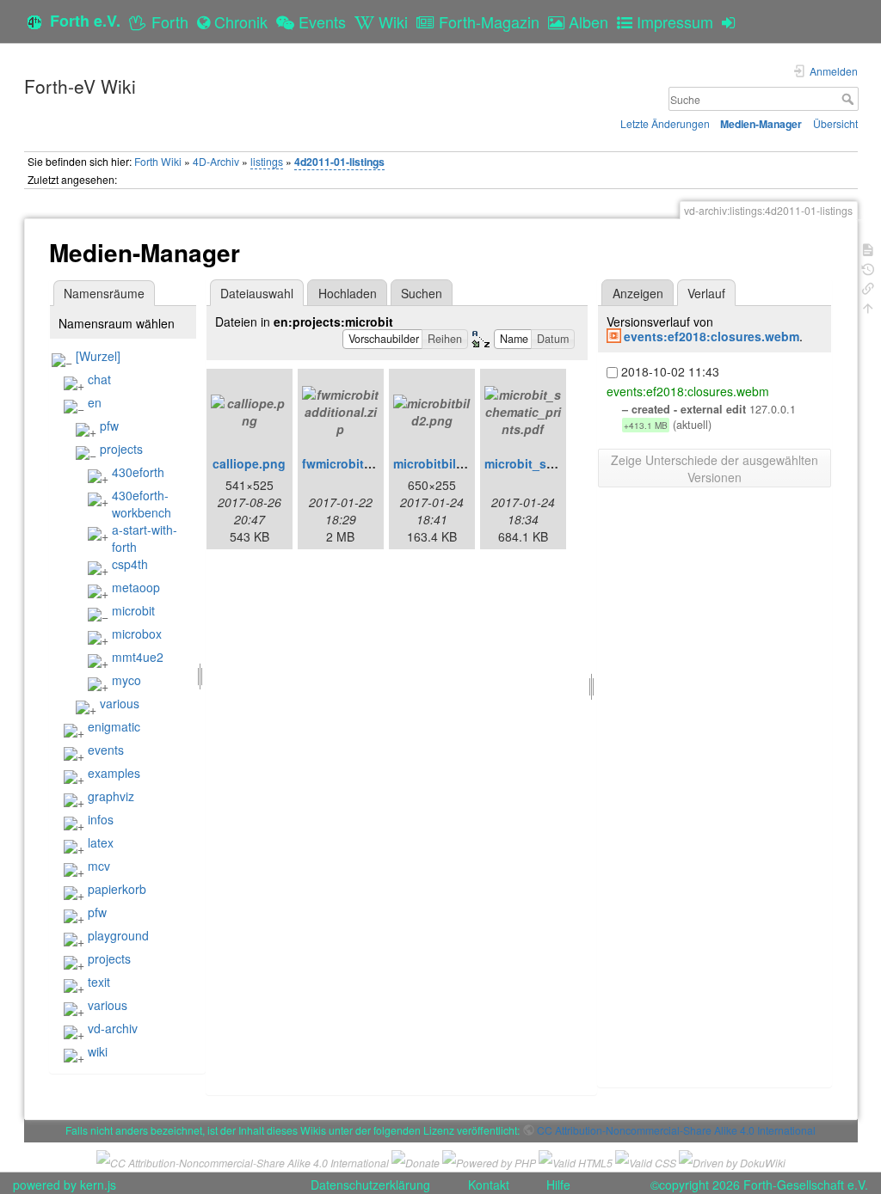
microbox (137, 633)
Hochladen (347, 293)
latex (101, 842)
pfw (109, 425)
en (95, 402)
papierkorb (117, 888)
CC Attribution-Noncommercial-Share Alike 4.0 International (676, 1130)
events (106, 749)
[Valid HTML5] (576, 1160)
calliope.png (249, 463)
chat (99, 379)
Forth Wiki (158, 161)
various (119, 703)
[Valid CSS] (645, 1160)
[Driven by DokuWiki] (732, 1160)
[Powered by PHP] (489, 1160)
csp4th (130, 564)
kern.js (98, 1184)
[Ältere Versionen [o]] (868, 268)
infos (101, 819)
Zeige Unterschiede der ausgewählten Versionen (714, 468)
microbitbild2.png (445, 463)
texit (99, 981)
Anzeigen (638, 293)
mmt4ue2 (137, 656)
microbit (133, 610)
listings (266, 161)
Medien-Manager (761, 124)
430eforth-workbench (141, 504)
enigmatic (114, 726)
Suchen (421, 293)
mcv (99, 865)
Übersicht (835, 123)
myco (126, 680)
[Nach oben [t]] (868, 306)
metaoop (136, 587)
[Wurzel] (98, 355)
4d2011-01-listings (339, 161)
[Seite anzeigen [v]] (868, 248)
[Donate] (415, 1160)
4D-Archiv (216, 161)
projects (121, 448)
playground (118, 935)
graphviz (111, 796)
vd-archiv (113, 1028)
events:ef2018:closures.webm (711, 336)
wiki (98, 1051)
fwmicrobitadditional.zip (373, 463)
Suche (849, 99)
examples (114, 772)
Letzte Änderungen (665, 123)
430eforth (138, 472)
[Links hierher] (868, 287)
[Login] (733, 21)
